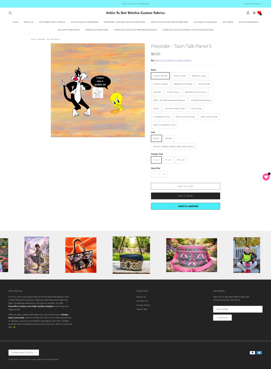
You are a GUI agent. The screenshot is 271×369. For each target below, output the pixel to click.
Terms (161, 199)
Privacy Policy (153, 199)
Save (156, 174)
